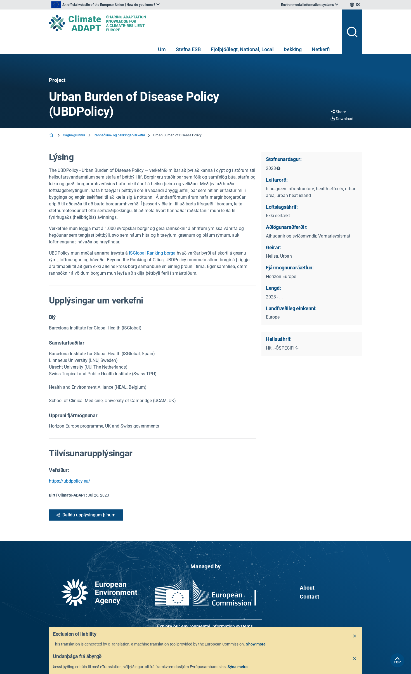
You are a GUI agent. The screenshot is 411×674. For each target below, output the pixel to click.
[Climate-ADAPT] (193, 23)
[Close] (354, 636)
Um (162, 49)
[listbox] (105, 5)
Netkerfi (321, 49)
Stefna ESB (188, 49)
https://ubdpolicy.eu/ (69, 481)
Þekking (293, 49)
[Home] (52, 136)
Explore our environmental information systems (205, 626)
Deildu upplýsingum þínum (88, 515)
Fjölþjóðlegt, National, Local (242, 49)
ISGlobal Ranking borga (152, 253)
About (307, 587)
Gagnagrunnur (74, 135)
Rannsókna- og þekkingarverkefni (119, 135)
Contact (309, 596)
